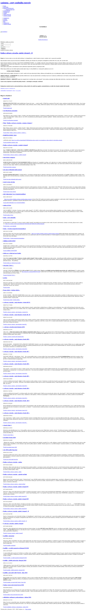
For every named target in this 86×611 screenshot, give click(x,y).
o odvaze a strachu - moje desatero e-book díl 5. (16, 376)
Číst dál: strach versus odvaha (9, 191)
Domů (4, 6)
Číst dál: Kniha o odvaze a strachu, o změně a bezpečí (14, 154)
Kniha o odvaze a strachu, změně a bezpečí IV (15, 486)
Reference (5, 20)
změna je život (7, 205)
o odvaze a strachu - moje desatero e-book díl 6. (16, 364)
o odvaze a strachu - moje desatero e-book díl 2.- (16, 413)
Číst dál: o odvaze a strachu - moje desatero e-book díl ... (15, 422)
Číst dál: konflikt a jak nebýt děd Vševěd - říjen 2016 (14, 582)
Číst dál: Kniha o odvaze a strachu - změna (12, 471)
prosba (5, 278)
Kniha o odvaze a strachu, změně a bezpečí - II (17, 53)
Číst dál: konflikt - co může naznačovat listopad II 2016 (15, 557)
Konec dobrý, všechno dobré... (11, 290)
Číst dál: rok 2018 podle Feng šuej (10, 459)
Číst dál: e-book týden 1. (8, 434)
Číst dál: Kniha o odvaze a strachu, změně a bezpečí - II (15, 521)
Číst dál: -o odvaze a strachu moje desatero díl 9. (13, 336)
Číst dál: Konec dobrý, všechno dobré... (11, 299)
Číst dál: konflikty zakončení (9, 545)
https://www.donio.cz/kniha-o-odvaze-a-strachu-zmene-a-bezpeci (18, 199)
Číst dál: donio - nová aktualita (9, 226)
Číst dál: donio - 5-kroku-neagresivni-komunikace (13, 238)
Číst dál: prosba (6, 287)
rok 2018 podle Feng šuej (10, 450)
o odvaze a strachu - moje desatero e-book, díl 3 (16, 400)
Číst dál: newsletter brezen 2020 (10, 447)
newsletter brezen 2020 (9, 437)
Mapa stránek (28, 609)
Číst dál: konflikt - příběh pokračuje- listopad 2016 (14, 570)
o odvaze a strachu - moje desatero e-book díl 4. (16, 388)
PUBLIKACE (6, 12)
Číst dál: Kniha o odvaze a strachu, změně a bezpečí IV (15, 496)
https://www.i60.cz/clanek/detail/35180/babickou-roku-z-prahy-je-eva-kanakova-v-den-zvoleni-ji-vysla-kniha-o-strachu (37, 140)
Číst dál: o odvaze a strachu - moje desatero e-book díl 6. (15, 373)
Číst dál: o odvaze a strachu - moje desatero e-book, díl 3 (15, 410)
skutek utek (6, 98)
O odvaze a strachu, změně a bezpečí (13, 523)
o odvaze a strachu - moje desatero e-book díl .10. (16, 314)
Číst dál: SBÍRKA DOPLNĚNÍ (10, 250)
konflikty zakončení (8, 536)
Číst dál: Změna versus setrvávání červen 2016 (13, 594)
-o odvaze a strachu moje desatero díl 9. (14, 327)
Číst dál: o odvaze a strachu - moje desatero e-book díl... (15, 324)
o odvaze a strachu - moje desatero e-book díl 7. (16, 351)
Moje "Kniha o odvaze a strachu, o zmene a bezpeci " (18, 123)
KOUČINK (5, 7)
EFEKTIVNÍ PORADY (8, 8)
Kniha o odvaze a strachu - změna (12, 462)
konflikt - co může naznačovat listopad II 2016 (16, 548)
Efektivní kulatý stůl (10, 9)
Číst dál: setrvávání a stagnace (9, 167)
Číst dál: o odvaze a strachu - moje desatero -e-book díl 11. (15, 312)
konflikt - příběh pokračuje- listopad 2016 (14, 560)
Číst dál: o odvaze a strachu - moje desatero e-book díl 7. (15, 361)
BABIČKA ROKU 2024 (9, 135)
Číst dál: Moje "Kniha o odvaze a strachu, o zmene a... (14, 132)
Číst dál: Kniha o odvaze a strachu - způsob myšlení (14, 484)
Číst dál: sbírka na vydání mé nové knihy (12, 262)
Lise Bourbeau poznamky (10, 110)
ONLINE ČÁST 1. (8, 265)
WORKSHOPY (6, 10)
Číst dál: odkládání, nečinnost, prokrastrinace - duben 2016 (15, 607)
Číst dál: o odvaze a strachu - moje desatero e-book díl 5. (15, 385)
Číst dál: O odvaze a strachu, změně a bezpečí (13, 533)
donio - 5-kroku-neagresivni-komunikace (14, 228)
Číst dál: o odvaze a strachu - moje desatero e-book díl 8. (15, 348)
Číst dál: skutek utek (7, 108)
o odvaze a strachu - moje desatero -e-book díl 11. (16, 302)
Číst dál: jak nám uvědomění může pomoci (12, 179)
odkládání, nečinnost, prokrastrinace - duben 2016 (17, 597)
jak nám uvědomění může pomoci (12, 169)
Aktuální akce (6, 18)
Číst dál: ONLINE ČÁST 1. (9, 275)
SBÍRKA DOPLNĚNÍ (9, 241)
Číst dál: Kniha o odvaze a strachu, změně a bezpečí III (15, 508)
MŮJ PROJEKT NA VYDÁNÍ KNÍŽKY (14, 194)
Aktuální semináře (7, 15)
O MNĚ (5, 13)
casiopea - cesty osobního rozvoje (16, 2)
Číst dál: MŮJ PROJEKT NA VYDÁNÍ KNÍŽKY (14, 202)
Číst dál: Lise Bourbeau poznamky (10, 120)
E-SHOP (5, 19)
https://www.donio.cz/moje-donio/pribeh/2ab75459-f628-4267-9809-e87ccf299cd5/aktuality (24, 223)
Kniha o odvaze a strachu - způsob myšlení (15, 474)
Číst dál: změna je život (8, 215)
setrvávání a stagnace (9, 157)
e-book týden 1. (7, 425)
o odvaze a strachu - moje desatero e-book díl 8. (16, 339)
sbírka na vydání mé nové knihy (12, 253)
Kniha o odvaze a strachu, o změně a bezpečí (15, 145)
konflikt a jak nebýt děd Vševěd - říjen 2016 (15, 572)
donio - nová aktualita (9, 217)
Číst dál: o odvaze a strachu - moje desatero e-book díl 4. (15, 398)
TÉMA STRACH (7, 14)
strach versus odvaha (9, 182)
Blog (4, 21)
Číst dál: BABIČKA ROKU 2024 (10, 142)
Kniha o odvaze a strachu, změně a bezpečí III (15, 499)
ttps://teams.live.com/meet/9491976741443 (31, 271)
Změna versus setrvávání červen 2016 (13, 585)
